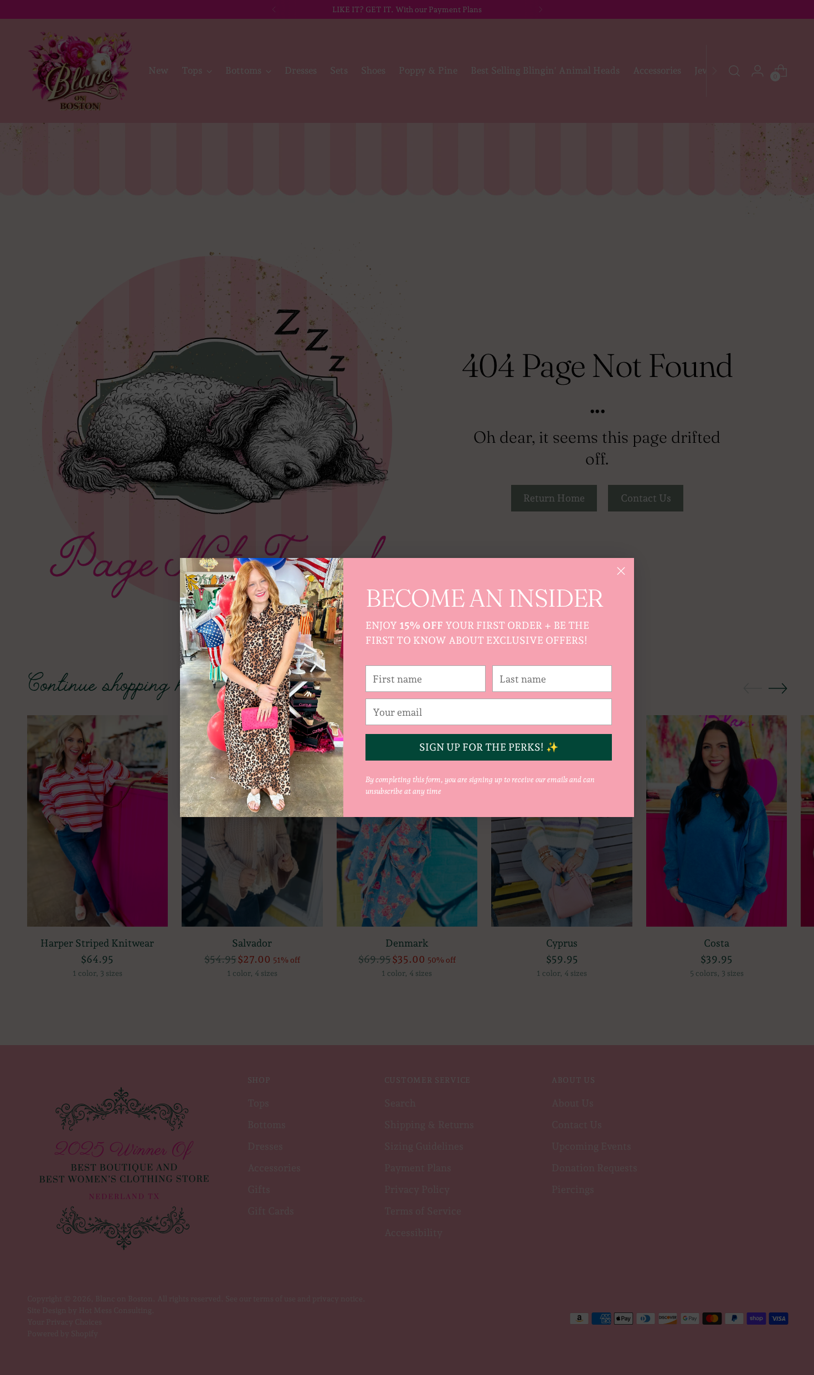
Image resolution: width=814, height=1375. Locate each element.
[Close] (621, 571)
